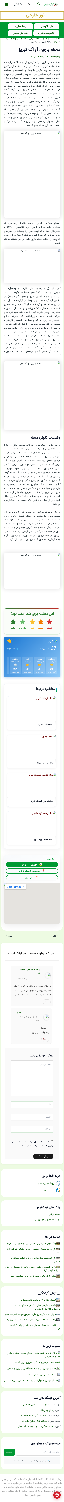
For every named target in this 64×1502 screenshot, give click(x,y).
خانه (58, 39)
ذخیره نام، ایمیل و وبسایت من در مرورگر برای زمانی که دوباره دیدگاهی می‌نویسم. (32, 1144)
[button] (38, 4)
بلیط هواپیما (20, 26)
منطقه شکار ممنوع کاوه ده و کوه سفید (35, 1427)
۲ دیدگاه (34, 56)
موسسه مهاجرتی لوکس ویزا (47, 1220)
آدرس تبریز (30, 877)
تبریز (56, 42)
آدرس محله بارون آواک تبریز (30, 871)
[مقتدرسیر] (32, 15)
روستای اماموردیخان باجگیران (36, 1405)
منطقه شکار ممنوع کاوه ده (33, 1416)
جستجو (9, 1452)
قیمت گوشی (54, 1214)
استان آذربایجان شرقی (16, 39)
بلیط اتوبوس (47, 26)
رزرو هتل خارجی (20, 33)
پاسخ (47, 1002)
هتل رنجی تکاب (45, 1410)
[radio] (49, 624)
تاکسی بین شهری (46, 33)
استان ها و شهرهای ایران (41, 39)
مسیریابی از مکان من (29, 864)
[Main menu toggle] (6, 4)
